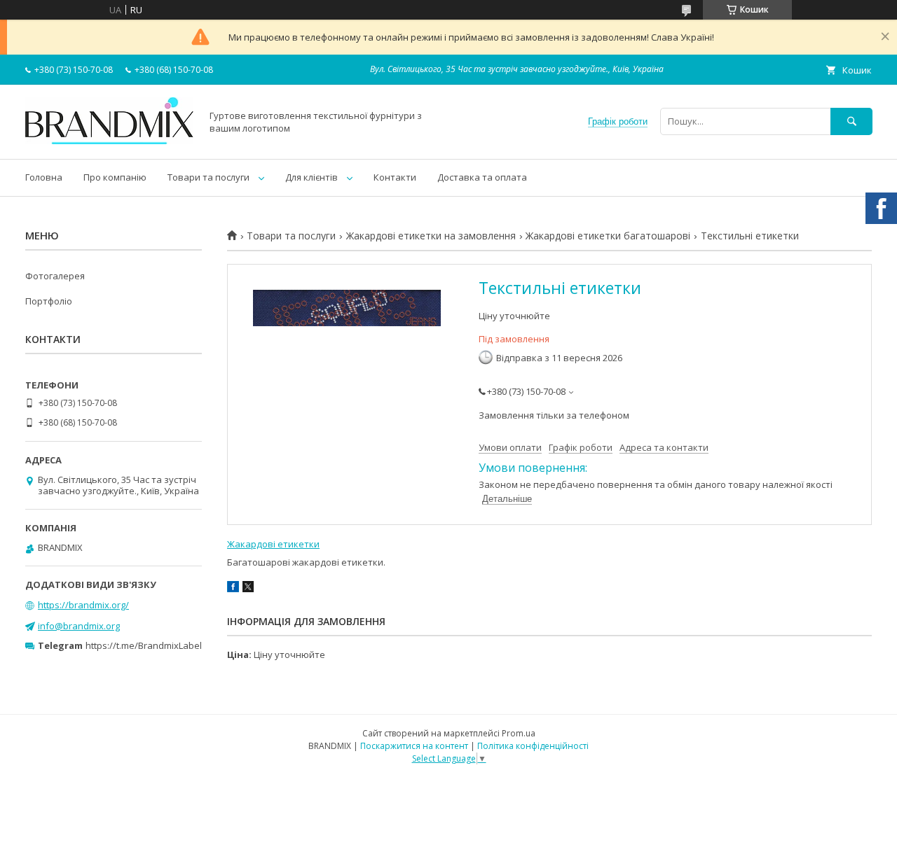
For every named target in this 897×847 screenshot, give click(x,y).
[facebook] (233, 588)
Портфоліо (48, 301)
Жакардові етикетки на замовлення (431, 235)
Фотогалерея (55, 276)
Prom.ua (518, 733)
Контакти (395, 177)
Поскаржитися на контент (414, 746)
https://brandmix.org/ (83, 604)
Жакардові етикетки (273, 544)
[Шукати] (851, 121)
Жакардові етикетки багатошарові (608, 235)
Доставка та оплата (482, 177)
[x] (248, 588)
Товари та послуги (208, 177)
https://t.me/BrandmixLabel (143, 645)
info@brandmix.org (79, 625)
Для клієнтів (311, 177)
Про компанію (114, 177)
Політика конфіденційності (533, 746)
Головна (43, 177)
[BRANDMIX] (109, 140)
